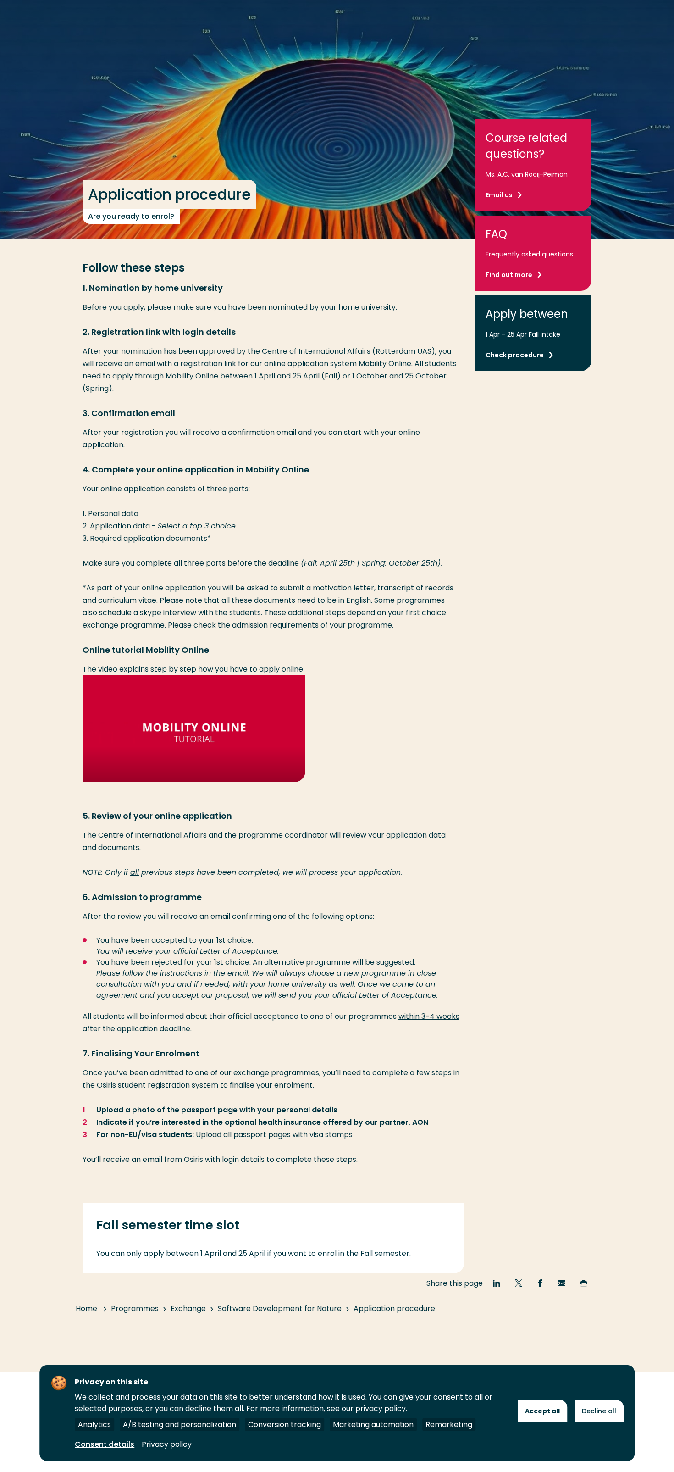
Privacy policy (167, 1444)
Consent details (104, 1444)
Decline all (599, 1411)
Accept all (542, 1411)
